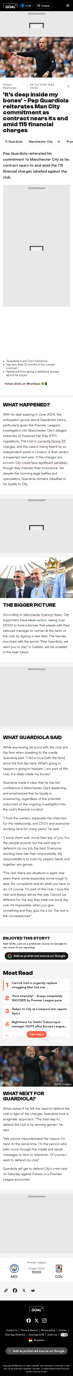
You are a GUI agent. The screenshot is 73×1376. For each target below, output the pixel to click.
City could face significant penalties (41, 462)
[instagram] (44, 1321)
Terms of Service (29, 1330)
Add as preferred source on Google (39, 956)
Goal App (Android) (15, 1334)
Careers (63, 1330)
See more (37, 1034)
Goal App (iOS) (36, 1334)
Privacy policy (48, 1330)
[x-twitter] (36, 1321)
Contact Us (11, 1330)
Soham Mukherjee (9, 86)
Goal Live (52, 1334)
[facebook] (29, 1321)
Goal (21, 1365)
